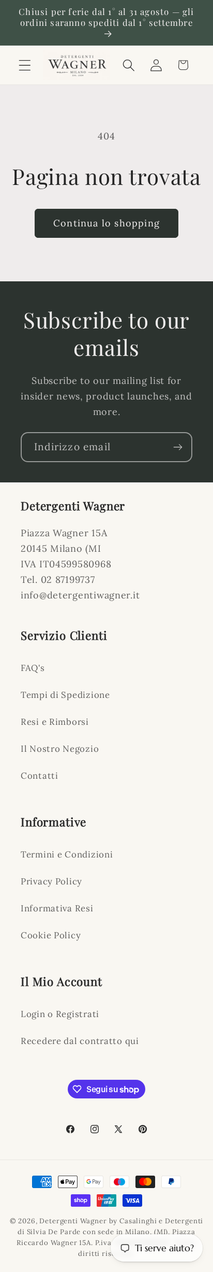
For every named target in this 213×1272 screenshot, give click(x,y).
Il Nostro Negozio (60, 748)
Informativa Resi (57, 908)
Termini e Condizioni (67, 854)
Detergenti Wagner (72, 1221)
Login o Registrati (60, 1014)
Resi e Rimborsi (55, 721)
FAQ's (33, 668)
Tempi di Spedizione (65, 695)
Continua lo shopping (106, 223)
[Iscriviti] (177, 447)
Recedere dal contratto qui (80, 1041)
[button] (25, 65)
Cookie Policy (51, 935)
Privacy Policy (51, 881)
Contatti (39, 775)
